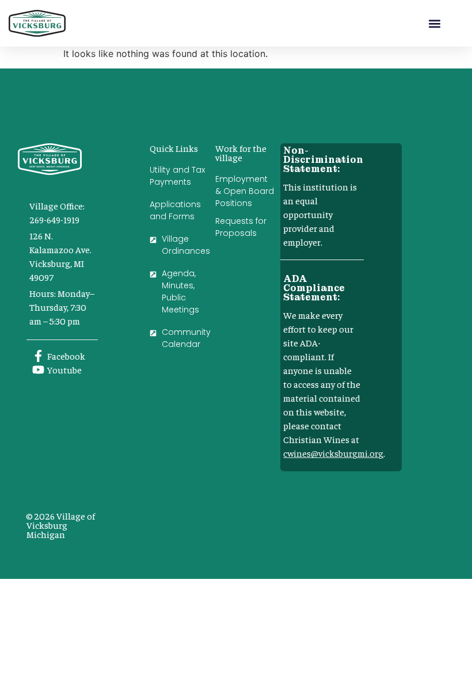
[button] (434, 23)
